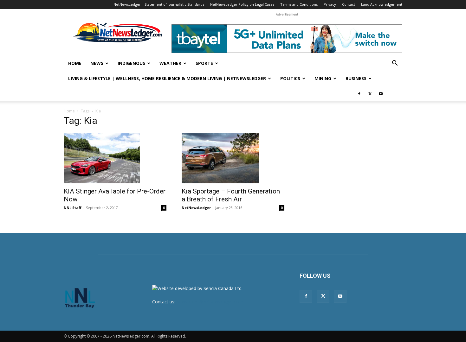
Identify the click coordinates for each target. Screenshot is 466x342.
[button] (394, 64)
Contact (348, 4)
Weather (170, 63)
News (96, 63)
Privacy (330, 4)
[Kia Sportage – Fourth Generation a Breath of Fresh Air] (233, 158)
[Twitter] (370, 93)
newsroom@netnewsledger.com (210, 302)
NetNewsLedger (196, 207)
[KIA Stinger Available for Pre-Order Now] (115, 158)
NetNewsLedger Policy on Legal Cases (242, 4)
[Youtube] (380, 93)
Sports (204, 63)
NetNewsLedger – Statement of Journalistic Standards (158, 4)
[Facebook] (359, 93)
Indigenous (131, 63)
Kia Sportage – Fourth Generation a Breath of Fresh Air (231, 195)
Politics (290, 78)
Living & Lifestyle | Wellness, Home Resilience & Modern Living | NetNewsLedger (167, 78)
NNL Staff (72, 207)
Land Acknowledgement (381, 4)
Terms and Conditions (299, 4)
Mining (322, 78)
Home (74, 63)
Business (356, 78)
